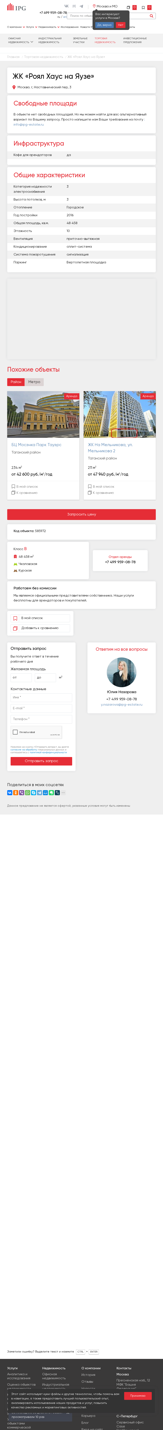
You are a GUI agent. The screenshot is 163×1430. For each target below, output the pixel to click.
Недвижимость (47, 27)
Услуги (30, 27)
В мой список (27, 487)
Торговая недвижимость (105, 40)
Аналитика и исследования (18, 1376)
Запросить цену (81, 514)
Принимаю (138, 1395)
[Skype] (33, 792)
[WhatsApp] (27, 792)
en (65, 16)
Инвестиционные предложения (135, 40)
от (15, 677)
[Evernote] (51, 792)
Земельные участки (80, 40)
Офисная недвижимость (18, 40)
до (39, 677)
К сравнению (27, 493)
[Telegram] (39, 792)
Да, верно (104, 25)
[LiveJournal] (57, 792)
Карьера (88, 1416)
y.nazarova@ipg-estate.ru (121, 705)
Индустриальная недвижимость (50, 40)
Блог (85, 1423)
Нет (120, 25)
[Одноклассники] (15, 792)
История (88, 1375)
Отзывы (87, 1382)
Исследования (70, 27)
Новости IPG (87, 27)
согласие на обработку (24, 750)
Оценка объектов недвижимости (21, 1387)
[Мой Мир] (45, 792)
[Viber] (21, 792)
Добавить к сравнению (40, 628)
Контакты (129, 27)
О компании (14, 27)
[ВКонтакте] (9, 792)
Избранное (147, 7)
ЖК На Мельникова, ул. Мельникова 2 (110, 448)
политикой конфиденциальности (48, 752)
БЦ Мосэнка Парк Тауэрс (36, 445)
